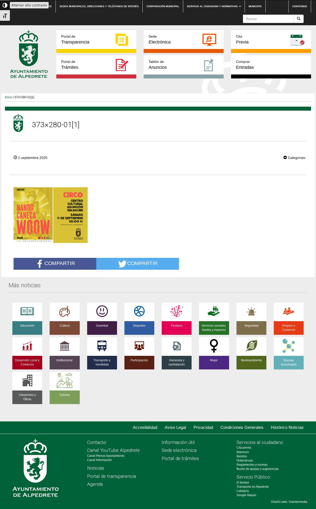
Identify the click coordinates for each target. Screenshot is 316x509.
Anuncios (158, 65)
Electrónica (160, 39)
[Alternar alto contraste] (5, 5)
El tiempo (243, 482)
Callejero (243, 491)
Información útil (178, 442)
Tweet (268, 157)
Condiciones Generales (241, 427)
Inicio (8, 97)
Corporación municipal (162, 6)
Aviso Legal (175, 427)
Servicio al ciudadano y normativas (212, 6)
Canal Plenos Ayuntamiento (105, 456)
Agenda (95, 484)
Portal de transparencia (111, 476)
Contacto (96, 442)
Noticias (95, 468)
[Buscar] (299, 19)
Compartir (59, 263)
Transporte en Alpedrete (253, 486)
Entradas (245, 65)
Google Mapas (246, 495)
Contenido (299, 6)
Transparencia (75, 39)
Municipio (255, 6)
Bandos (242, 456)
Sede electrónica (179, 450)
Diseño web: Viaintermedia (289, 502)
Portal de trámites (180, 458)
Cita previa (244, 447)
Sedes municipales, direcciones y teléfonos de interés (99, 6)
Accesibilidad (145, 427)
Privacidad (203, 427)
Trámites (69, 65)
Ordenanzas (245, 460)
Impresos (243, 452)
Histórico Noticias (287, 427)
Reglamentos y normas (252, 464)
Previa (242, 39)
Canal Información (99, 460)
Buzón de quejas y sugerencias (258, 469)
